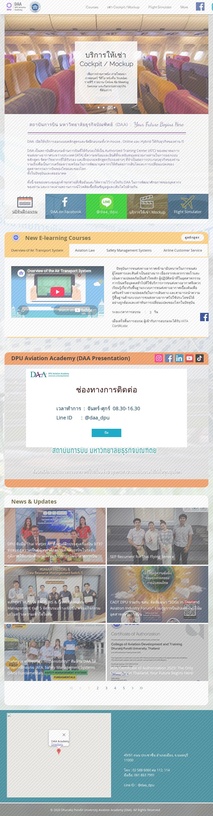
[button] (182, 350)
